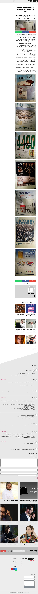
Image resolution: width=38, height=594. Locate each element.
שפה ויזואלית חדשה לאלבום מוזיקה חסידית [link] (20, 315)
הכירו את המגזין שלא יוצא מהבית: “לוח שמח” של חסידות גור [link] (31, 315)
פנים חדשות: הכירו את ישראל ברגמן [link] (30, 522)
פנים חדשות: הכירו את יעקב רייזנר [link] (11, 522)
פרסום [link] (22, 561)
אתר (37, 475)
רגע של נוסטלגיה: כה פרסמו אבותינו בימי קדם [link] (25, 9)
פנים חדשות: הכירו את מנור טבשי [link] (11, 544)
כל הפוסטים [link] (32, 296)
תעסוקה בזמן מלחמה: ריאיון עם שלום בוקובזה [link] (20, 346)
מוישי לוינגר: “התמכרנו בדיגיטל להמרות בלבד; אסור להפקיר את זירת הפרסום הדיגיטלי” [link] (20, 331)
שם (37, 468)
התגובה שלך (35, 457)
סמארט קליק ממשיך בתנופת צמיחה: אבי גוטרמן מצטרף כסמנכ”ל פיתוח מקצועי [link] (31, 331)
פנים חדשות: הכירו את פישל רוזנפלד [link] (11, 500)
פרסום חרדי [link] (32, 4)
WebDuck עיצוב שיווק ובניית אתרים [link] (14, 592)
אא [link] (34, 441)
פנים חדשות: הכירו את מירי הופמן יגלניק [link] (30, 544)
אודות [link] (22, 572)
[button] (14, 1)
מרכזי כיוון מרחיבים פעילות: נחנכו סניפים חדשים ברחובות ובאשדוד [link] (31, 347)
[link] (33, 1)
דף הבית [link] (36, 4)
